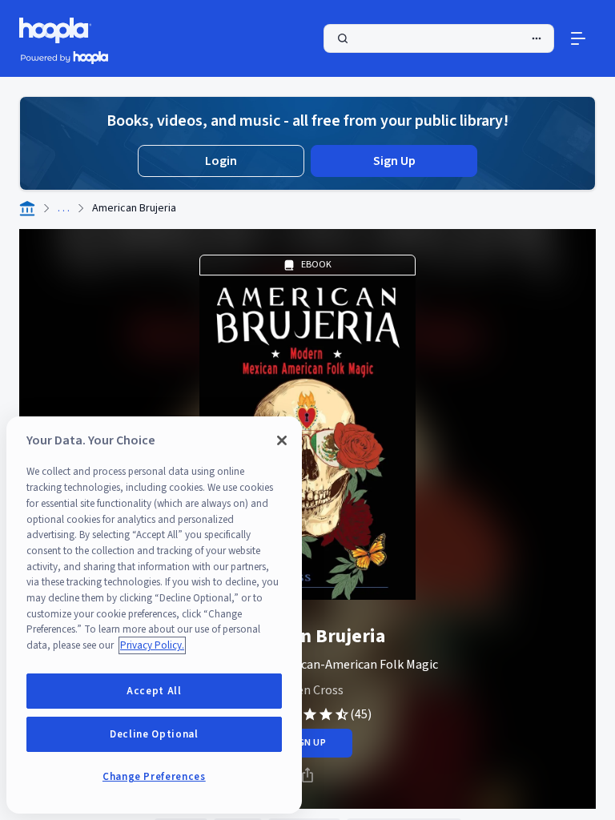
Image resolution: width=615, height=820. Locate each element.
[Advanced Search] (536, 38)
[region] (154, 615)
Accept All (154, 691)
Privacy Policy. (152, 645)
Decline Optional (154, 734)
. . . (64, 208)
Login (221, 161)
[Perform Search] (439, 38)
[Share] (307, 775)
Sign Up (394, 161)
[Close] (281, 440)
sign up (307, 743)
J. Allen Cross (307, 690)
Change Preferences (154, 777)
